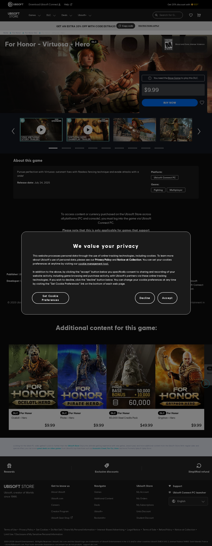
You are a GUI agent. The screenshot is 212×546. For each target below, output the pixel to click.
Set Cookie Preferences (50, 297)
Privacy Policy (103, 259)
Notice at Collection (129, 259)
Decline (145, 298)
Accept (167, 298)
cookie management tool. (93, 263)
